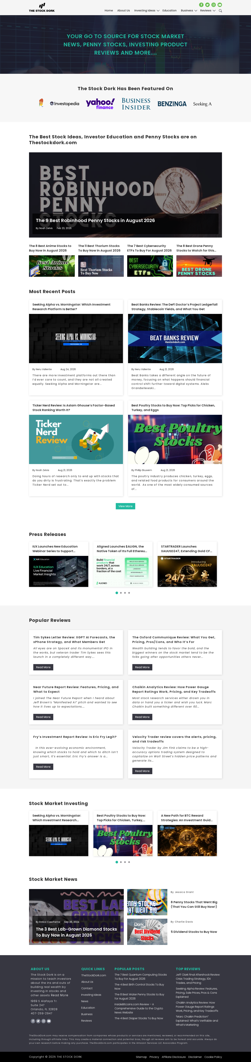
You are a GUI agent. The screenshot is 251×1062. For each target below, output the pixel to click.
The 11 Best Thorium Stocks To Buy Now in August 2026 (99, 248)
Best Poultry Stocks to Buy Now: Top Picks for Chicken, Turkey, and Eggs (173, 407)
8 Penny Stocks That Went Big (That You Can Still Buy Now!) (194, 904)
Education (88, 1008)
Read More (43, 667)
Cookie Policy (213, 1057)
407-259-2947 (42, 1013)
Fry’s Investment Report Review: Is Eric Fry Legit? (75, 737)
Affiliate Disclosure (174, 1057)
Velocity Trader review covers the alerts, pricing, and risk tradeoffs (174, 739)
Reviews (86, 1021)
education (170, 10)
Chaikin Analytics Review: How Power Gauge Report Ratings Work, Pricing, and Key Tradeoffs (174, 689)
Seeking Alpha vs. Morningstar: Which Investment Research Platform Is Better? (71, 306)
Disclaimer (195, 1057)
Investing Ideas (91, 995)
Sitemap (141, 1057)
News (84, 1001)
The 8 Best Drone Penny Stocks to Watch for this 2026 (195, 248)
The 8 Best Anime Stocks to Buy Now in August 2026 (50, 248)
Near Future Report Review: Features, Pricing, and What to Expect (76, 689)
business (187, 10)
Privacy (154, 1057)
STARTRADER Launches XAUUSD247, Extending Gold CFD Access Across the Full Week (186, 548)
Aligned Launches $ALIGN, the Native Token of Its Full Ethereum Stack (122, 548)
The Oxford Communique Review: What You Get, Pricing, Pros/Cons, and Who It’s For (173, 639)
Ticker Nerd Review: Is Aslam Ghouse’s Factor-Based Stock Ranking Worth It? (73, 407)
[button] (117, 592)
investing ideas (144, 10)
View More (125, 506)
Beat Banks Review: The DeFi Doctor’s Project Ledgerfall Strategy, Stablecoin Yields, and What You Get (174, 306)
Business (87, 1014)
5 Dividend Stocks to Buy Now (194, 932)
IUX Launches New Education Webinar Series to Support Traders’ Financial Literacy (55, 548)
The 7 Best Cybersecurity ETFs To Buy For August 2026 (149, 248)
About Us (123, 10)
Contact (87, 988)
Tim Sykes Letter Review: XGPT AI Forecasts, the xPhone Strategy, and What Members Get (74, 639)
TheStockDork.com (93, 975)
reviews (205, 10)
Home (109, 10)
